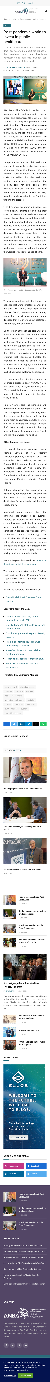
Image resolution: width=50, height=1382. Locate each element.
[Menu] (4, 11)
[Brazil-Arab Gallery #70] (9, 1032)
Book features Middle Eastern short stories (22, 1269)
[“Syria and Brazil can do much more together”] (9, 1045)
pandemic (31, 704)
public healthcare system (16, 709)
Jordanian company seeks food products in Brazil (25, 1251)
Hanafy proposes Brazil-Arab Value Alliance (22, 788)
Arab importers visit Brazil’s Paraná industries (23, 1257)
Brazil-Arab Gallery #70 (29, 1030)
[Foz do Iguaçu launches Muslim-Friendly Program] (25, 967)
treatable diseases (13, 713)
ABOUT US (8, 1302)
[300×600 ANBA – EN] (25, 1106)
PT (18, 3)
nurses (8, 704)
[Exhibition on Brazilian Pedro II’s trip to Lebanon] (9, 1018)
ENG (24, 3)
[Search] (45, 11)
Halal (7, 26)
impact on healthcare (14, 700)
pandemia (18, 704)
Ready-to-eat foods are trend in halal (25, 658)
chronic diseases (27, 687)
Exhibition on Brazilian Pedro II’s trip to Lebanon (24, 1284)
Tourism (8, 978)
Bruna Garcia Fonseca (15, 67)
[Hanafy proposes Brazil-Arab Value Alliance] (25, 770)
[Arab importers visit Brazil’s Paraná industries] (9, 928)
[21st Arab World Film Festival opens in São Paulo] (9, 942)
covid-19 (8, 691)
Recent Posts (11, 1238)
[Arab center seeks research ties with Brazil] (25, 851)
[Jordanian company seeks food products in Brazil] (25, 810)
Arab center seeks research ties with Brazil (22, 870)
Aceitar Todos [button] (25, 1376)
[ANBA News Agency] (26, 10)
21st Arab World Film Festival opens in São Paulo (24, 1263)
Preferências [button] (10, 1375)
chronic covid (11, 687)
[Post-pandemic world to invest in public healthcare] (25, 90)
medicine (31, 700)
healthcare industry (13, 696)
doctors (29, 691)
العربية (30, 3)
